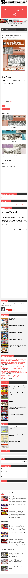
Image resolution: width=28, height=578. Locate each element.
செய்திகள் (4, 476)
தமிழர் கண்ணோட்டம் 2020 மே (15, 346)
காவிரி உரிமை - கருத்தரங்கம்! (14, 441)
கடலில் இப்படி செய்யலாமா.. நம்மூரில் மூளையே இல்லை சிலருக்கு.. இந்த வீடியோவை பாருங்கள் (13, 359)
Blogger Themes (21, 576)
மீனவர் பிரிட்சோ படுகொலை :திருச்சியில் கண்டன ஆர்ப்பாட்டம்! (17, 567)
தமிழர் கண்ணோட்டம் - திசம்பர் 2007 (9, 127)
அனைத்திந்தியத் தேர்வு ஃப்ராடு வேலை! (16, 414)
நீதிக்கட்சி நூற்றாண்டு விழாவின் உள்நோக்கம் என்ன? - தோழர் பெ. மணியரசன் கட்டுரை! (16, 554)
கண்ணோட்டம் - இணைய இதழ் (14, 12)
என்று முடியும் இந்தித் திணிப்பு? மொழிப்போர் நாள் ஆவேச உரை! (15, 560)
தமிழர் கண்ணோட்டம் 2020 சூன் (15, 339)
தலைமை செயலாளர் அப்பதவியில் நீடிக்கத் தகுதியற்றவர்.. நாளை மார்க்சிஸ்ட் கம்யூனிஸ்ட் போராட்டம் (11, 377)
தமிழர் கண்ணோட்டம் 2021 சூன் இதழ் (16, 325)
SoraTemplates (12, 576)
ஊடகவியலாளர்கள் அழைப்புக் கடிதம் (17, 504)
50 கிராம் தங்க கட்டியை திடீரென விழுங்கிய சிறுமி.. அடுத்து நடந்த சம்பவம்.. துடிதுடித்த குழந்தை (13, 367)
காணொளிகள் (5, 474)
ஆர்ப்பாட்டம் (4, 471)
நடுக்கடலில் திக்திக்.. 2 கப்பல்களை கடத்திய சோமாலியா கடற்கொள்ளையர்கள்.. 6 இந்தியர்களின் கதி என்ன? (14, 372)
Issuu (10, 101)
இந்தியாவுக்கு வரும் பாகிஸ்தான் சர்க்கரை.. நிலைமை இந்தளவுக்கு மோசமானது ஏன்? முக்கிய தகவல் (13, 362)
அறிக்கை (4, 468)
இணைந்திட (4, 197)
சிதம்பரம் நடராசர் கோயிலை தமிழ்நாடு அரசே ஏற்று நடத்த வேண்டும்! (17, 408)
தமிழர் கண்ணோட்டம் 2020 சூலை (15, 332)
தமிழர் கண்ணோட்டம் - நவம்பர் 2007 (9, 141)
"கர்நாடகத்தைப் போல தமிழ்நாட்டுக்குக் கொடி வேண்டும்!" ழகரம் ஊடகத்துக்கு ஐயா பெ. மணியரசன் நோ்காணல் (17, 387)
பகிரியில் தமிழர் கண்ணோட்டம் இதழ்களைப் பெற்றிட (12, 204)
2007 (4, 106)
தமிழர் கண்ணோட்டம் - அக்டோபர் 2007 (9, 155)
